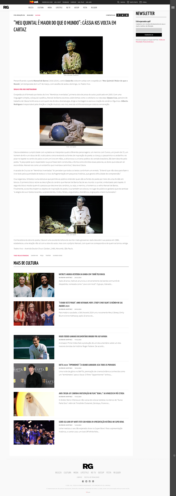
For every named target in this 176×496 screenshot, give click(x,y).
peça (41, 255)
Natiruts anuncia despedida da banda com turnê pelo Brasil (82, 274)
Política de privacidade (91, 477)
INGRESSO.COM (47, 2)
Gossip (76, 8)
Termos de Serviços (148, 42)
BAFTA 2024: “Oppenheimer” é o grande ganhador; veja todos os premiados (87, 365)
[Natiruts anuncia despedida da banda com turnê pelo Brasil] (34, 296)
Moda (50, 8)
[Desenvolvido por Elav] (88, 493)
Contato (79, 477)
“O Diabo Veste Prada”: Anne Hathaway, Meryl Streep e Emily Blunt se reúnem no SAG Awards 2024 (91, 304)
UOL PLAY (81, 2)
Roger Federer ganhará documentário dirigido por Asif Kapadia (83, 336)
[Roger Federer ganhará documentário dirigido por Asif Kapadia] (34, 359)
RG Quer (94, 8)
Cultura (41, 8)
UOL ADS (89, 2)
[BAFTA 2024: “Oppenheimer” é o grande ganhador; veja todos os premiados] (34, 387)
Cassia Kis (34, 255)
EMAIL (145, 2)
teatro (48, 255)
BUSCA (123, 2)
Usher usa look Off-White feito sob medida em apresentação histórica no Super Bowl (91, 422)
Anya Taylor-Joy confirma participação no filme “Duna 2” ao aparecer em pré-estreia (91, 393)
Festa (85, 8)
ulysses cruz (57, 255)
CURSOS (73, 2)
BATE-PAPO (134, 2)
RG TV (68, 8)
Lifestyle (59, 8)
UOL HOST (57, 2)
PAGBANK (66, 2)
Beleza (31, 8)
